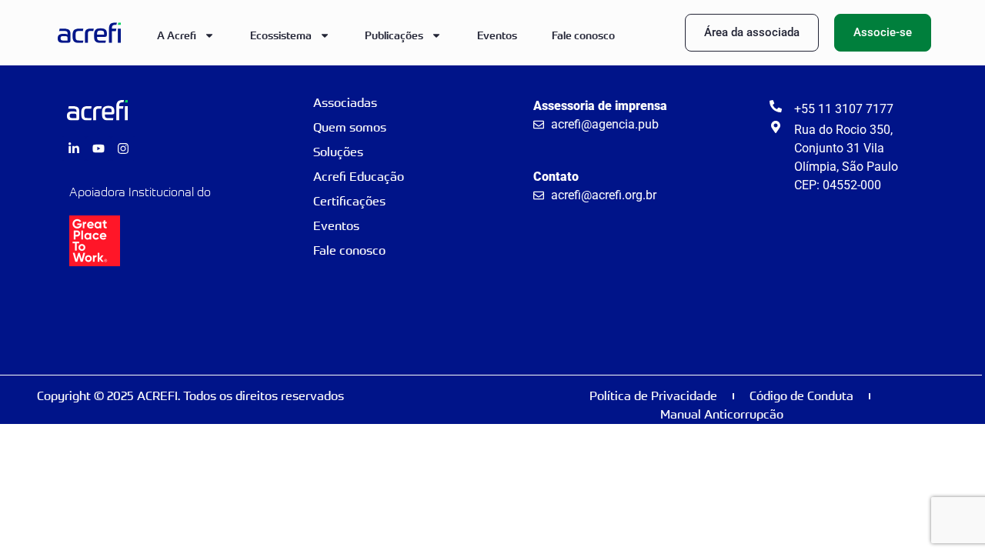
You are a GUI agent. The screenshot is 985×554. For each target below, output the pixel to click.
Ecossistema (281, 35)
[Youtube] (98, 148)
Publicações (394, 35)
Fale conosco (583, 35)
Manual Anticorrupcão (721, 414)
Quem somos (349, 127)
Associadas (345, 103)
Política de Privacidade (653, 396)
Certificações (349, 201)
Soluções (338, 152)
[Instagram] (123, 148)
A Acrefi (176, 35)
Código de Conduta (801, 396)
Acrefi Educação (358, 177)
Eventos (497, 35)
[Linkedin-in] (74, 148)
